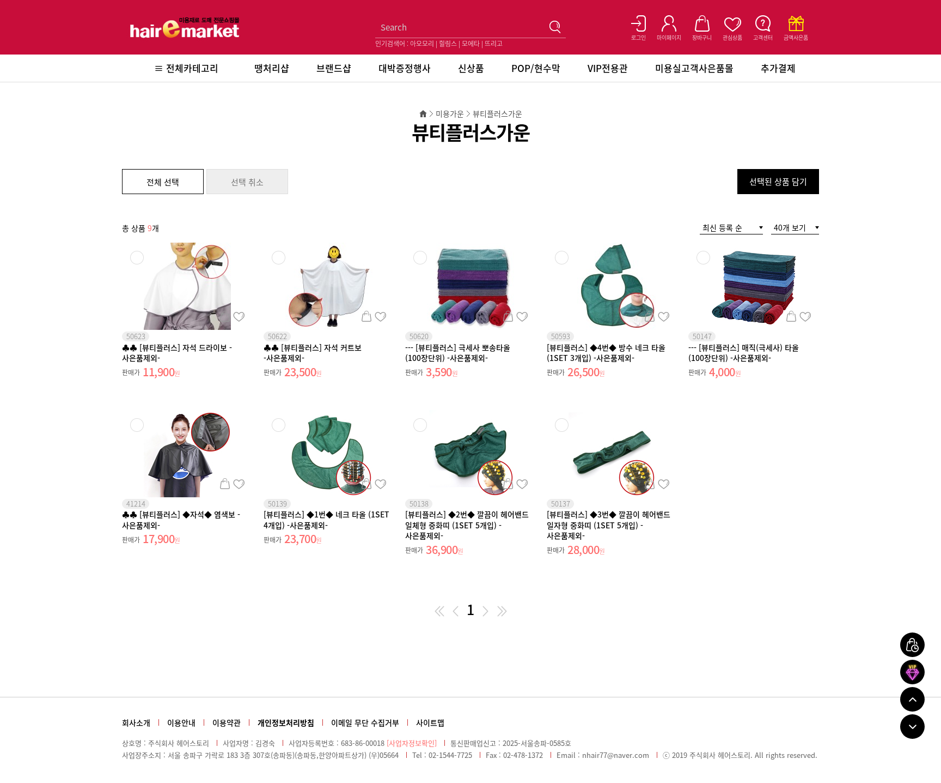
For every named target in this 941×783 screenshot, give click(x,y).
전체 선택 (162, 182)
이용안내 (181, 722)
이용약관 (226, 722)
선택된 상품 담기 (778, 182)
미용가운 (450, 113)
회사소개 (136, 722)
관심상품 (239, 316)
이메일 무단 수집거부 (365, 722)
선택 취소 (247, 182)
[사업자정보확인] (412, 743)
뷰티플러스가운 (497, 113)
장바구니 (224, 316)
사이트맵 (430, 722)
